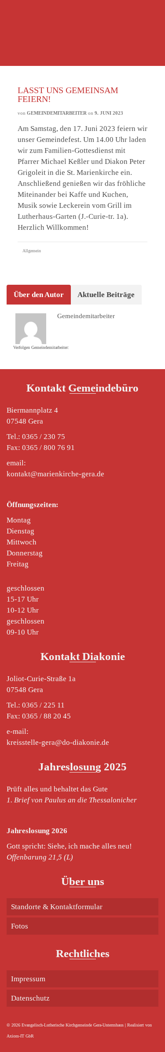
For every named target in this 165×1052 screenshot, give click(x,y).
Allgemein (31, 250)
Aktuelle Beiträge (106, 294)
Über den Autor (39, 294)
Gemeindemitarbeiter (57, 113)
